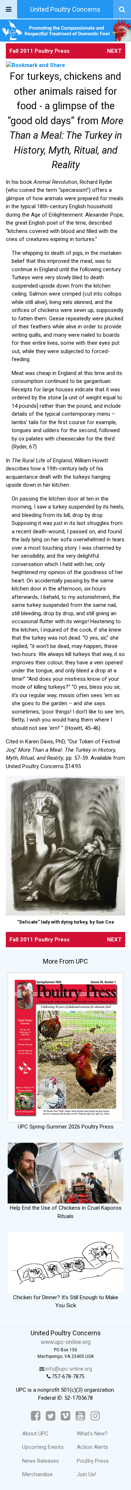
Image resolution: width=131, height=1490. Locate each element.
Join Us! (86, 1474)
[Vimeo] (65, 1415)
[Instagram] (95, 1415)
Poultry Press (93, 1461)
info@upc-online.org (68, 1369)
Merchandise (37, 1474)
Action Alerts (92, 1447)
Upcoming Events (43, 1447)
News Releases (40, 1461)
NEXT (114, 51)
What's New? (92, 1433)
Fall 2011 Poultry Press (39, 51)
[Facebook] (36, 1415)
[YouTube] (80, 1415)
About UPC (35, 1433)
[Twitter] (50, 1415)
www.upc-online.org (66, 1342)
